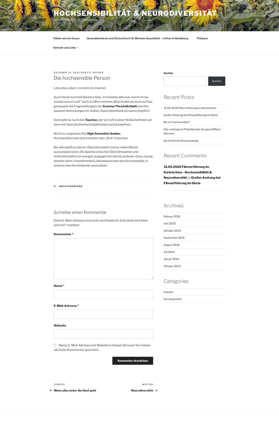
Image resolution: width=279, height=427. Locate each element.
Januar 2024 (171, 258)
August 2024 (172, 244)
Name (59, 286)
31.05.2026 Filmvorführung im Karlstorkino (190, 108)
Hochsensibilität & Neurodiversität (135, 13)
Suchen (168, 73)
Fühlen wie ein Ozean (66, 38)
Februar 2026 (172, 216)
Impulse (168, 292)
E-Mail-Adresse (66, 306)
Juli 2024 (169, 251)
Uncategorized (71, 186)
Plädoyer (202, 38)
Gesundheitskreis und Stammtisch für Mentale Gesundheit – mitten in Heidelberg (137, 38)
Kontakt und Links (64, 47)
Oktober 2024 (172, 230)
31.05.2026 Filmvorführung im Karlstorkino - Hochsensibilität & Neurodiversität (188, 172)
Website (60, 325)
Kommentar (63, 234)
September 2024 (174, 237)
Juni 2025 (170, 223)
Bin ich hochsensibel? (177, 122)
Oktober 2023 (172, 266)
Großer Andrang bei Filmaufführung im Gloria (191, 115)
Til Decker (95, 72)
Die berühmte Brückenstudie (181, 140)
